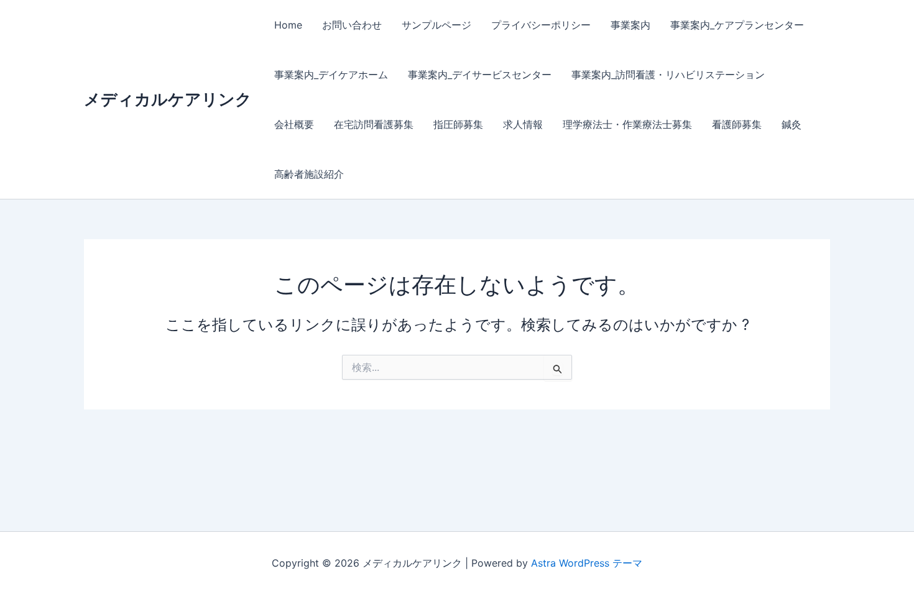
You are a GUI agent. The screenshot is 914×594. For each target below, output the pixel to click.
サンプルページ (436, 25)
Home (288, 25)
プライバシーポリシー (541, 25)
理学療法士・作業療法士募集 (627, 124)
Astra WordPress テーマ (586, 563)
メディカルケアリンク (168, 99)
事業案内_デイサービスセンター (480, 74)
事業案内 (630, 25)
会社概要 (294, 124)
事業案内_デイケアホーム (331, 74)
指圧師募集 (458, 124)
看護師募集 (737, 124)
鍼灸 (791, 124)
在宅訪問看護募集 (373, 124)
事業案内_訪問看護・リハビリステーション (668, 74)
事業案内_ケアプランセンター (737, 25)
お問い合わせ (352, 25)
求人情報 (523, 124)
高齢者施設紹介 (309, 174)
